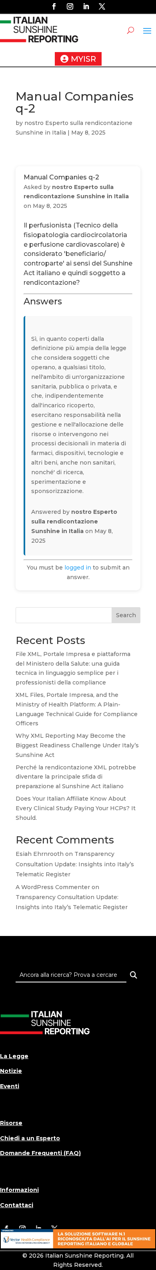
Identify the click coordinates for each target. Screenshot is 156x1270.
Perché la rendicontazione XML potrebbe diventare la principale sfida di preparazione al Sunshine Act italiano (76, 777)
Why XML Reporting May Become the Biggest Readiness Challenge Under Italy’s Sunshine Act (77, 745)
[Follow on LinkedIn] (86, 6)
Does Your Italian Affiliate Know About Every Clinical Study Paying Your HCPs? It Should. (76, 808)
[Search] (133, 975)
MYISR (83, 59)
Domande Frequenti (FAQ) (40, 1153)
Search (126, 615)
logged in (77, 567)
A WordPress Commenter (53, 887)
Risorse (11, 1123)
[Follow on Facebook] (54, 6)
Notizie (11, 1071)
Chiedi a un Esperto (30, 1138)
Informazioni (19, 1190)
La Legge (14, 1056)
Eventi (9, 1086)
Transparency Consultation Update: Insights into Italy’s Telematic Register (75, 864)
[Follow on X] (102, 6)
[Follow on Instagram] (70, 6)
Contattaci (16, 1205)
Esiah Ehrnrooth (40, 853)
